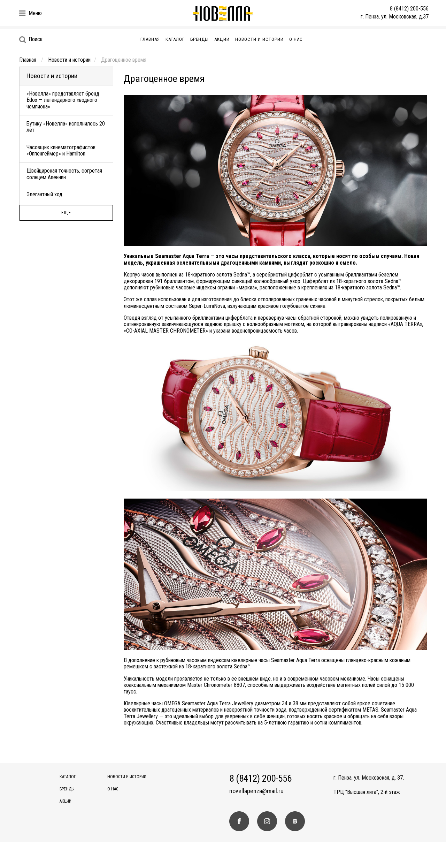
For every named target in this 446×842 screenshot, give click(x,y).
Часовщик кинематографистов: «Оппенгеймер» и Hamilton (61, 150)
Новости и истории (259, 39)
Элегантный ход (44, 194)
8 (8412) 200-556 (409, 8)
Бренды (199, 39)
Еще (66, 212)
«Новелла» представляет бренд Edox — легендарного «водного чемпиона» (62, 100)
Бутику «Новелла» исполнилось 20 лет (65, 126)
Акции (222, 39)
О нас (296, 39)
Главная (150, 39)
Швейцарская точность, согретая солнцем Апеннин (64, 173)
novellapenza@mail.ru (256, 791)
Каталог (175, 39)
